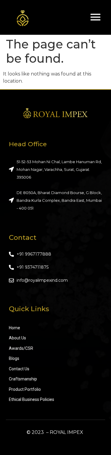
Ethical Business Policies (31, 399)
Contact (22, 237)
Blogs (14, 358)
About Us (17, 338)
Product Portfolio (25, 389)
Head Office (28, 144)
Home (14, 327)
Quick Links (29, 309)
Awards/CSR (21, 348)
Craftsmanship (23, 379)
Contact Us (19, 368)
